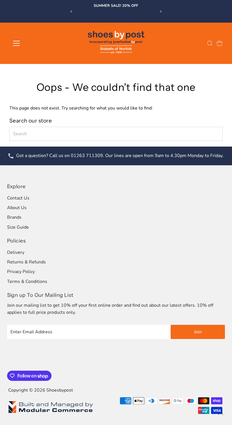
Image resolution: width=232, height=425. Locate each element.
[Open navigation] (35, 43)
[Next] (160, 11)
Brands (14, 217)
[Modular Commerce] (50, 412)
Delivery (15, 252)
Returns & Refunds (26, 262)
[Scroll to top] (220, 413)
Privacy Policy (21, 272)
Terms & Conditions (27, 281)
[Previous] (71, 11)
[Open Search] (209, 43)
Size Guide (18, 227)
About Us (17, 208)
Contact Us (18, 198)
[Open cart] (219, 43)
